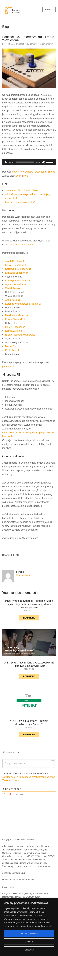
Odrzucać (29, 949)
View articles (22, 574)
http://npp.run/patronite (22, 244)
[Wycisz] (43, 162)
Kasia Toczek (12, 350)
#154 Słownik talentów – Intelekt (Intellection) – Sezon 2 (29, 722)
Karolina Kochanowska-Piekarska (23, 303)
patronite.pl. (8, 366)
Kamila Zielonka (13, 330)
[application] (29, 162)
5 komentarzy (46, 43)
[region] (29, 927)
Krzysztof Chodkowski (17, 272)
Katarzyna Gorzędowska (18, 268)
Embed (51, 171)
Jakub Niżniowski (14, 261)
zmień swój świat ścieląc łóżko (21, 190)
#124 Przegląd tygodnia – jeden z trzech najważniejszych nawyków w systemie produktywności (29, 604)
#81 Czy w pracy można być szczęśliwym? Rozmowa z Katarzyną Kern (29, 664)
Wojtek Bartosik (13, 288)
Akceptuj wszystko (29, 933)
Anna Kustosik (13, 299)
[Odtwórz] (6, 162)
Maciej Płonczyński (15, 265)
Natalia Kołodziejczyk (16, 315)
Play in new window (22, 171)
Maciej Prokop (12, 346)
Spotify (18, 175)
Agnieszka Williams (15, 284)
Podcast (20, 43)
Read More (29, 617)
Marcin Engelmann (15, 327)
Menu (50, 9)
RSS (25, 175)
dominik (33, 43)
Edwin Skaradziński (15, 319)
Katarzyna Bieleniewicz (17, 280)
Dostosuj (29, 941)
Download (40, 171)
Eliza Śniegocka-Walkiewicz (20, 334)
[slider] (50, 162)
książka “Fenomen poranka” (20, 202)
